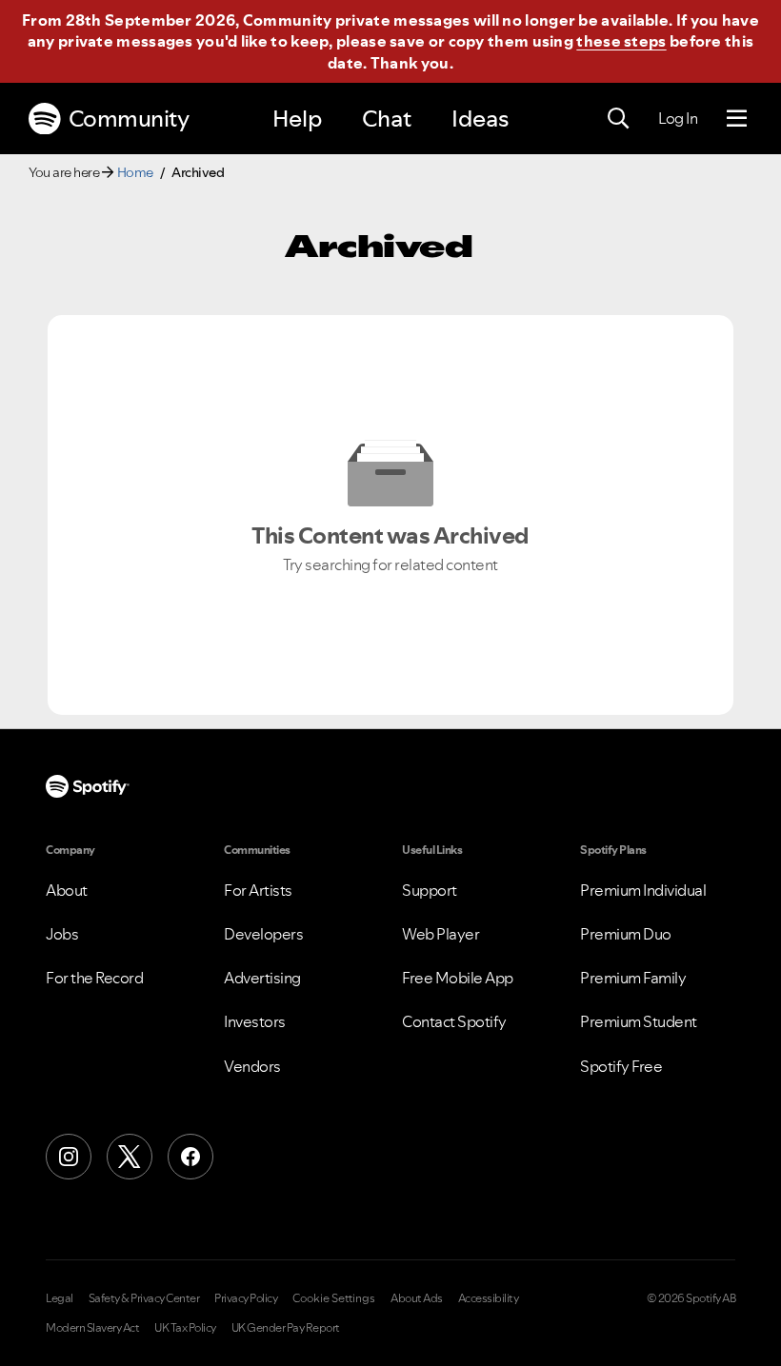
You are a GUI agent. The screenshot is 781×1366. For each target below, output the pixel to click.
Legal (59, 1298)
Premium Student (638, 1021)
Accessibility (488, 1298)
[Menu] (736, 119)
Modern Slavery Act (92, 1328)
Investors (255, 1021)
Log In (677, 118)
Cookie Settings (333, 1298)
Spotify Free (621, 1066)
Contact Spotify (454, 1021)
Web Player (440, 933)
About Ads (416, 1298)
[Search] (618, 119)
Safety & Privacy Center (144, 1298)
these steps (621, 40)
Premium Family (633, 977)
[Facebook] (190, 1156)
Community (129, 118)
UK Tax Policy (185, 1328)
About (67, 890)
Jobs (62, 933)
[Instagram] (68, 1156)
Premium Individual (643, 890)
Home (135, 172)
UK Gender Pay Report (285, 1328)
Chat (386, 118)
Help (297, 118)
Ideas (480, 118)
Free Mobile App (457, 977)
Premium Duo (625, 933)
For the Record (94, 977)
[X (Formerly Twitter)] (129, 1156)
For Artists (258, 890)
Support (429, 890)
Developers (263, 933)
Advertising (262, 977)
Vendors (252, 1066)
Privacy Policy (245, 1298)
